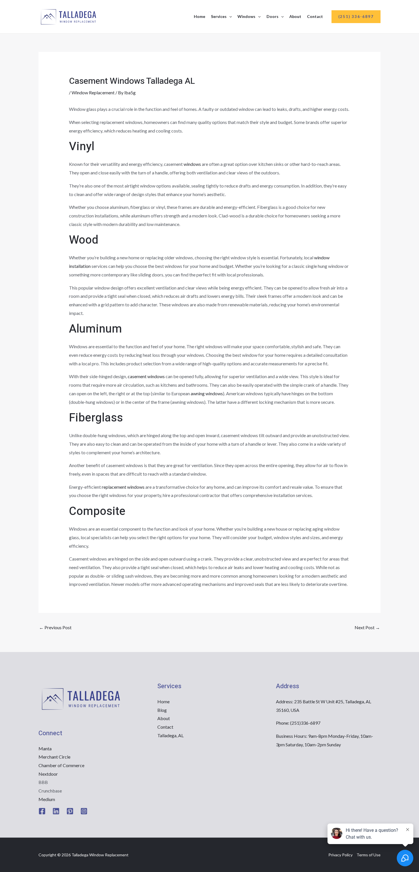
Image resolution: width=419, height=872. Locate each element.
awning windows (207, 393)
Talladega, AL (170, 735)
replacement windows (123, 487)
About (295, 16)
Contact (315, 16)
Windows (246, 16)
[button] (229, 16)
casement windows (146, 376)
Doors (272, 16)
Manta (45, 748)
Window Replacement (93, 92)
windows (192, 164)
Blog (162, 710)
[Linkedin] (56, 811)
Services (219, 16)
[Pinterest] (70, 811)
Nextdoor (48, 774)
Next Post (367, 627)
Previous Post (55, 627)
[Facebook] (42, 811)
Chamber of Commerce (61, 765)
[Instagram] (84, 811)
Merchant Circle (54, 756)
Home (199, 16)
